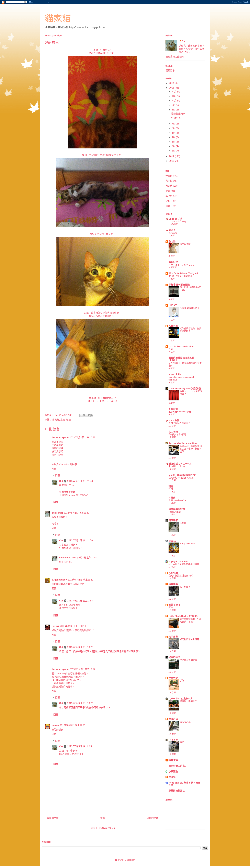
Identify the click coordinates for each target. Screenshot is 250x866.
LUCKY (173, 305)
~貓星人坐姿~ (175, 511)
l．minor (173, 739)
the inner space (60, 437)
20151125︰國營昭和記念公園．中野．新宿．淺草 (191, 448)
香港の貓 (173, 719)
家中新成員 (185, 587)
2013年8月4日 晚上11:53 (72, 725)
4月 (174, 137)
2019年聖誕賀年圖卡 (190, 308)
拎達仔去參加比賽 (188, 660)
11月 (174, 96)
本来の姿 (173, 232)
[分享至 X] (86, 415)
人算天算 (173, 326)
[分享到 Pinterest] (91, 415)
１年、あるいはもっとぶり (182, 264)
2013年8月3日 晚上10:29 (80, 703)
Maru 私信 (174, 420)
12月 (174, 91)
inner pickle (175, 374)
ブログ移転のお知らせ (179, 423)
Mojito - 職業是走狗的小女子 (183, 475)
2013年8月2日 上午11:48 (84, 557)
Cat (61, 481)
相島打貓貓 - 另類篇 (189, 639)
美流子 (172, 230)
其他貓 (169, 196)
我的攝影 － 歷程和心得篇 (181, 477)
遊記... (183, 742)
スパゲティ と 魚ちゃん (181, 698)
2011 (171, 161)
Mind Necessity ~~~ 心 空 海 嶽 (185, 388)
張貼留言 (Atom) (106, 828)
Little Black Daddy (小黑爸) (183, 616)
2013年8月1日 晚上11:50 (80, 540)
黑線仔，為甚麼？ (188, 701)
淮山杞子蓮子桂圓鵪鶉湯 (180, 276)
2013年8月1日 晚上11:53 (80, 600)
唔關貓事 (170, 70)
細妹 (68, 419)
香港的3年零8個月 (177, 434)
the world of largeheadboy (183, 443)
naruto (55, 725)
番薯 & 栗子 (175, 605)
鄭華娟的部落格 (177, 790)
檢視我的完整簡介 (175, 56)
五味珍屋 (173, 409)
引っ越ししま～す (177, 466)
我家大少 (173, 678)
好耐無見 (176, 118)
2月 (174, 146)
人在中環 (173, 573)
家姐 (62, 419)
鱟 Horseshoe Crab (178, 500)
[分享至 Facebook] (89, 415)
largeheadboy (59, 579)
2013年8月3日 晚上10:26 (80, 647)
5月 (174, 133)
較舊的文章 (152, 818)
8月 (174, 109)
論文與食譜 (185, 244)
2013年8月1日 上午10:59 (82, 437)
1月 (174, 150)
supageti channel (178, 561)
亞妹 (168, 191)
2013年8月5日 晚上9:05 (79, 746)
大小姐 (169, 180)
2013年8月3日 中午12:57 (82, 669)
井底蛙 (172, 777)
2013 (172, 87)
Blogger (131, 860)
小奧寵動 (173, 771)
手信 (182, 680)
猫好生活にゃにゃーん (180, 464)
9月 (174, 105)
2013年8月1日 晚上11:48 (80, 481)
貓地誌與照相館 (177, 509)
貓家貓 (58, 18)
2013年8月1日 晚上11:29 (76, 513)
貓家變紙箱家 (178, 113)
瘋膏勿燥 (173, 760)
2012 (172, 156)
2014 (172, 83)
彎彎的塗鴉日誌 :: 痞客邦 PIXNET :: (181, 359)
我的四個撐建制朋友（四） (182, 575)
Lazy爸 (55, 626)
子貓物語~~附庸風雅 (179, 284)
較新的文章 (52, 818)
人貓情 (183, 523)
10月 (174, 100)
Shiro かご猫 (175, 219)
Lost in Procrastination (181, 346)
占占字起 (173, 432)
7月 (174, 123)
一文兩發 (170, 175)
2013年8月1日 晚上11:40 (80, 579)
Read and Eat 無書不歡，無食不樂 (184, 784)
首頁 (102, 818)
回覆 (54, 469)
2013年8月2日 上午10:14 (73, 626)
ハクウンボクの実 (177, 221)
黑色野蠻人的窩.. (177, 766)
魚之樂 (172, 241)
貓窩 (171, 486)
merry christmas (187, 543)
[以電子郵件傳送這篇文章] (80, 415)
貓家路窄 (173, 520)
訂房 (171, 489)
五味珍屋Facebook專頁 (180, 411)
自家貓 (55, 419)
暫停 (171, 607)
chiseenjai (57, 513)
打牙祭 (172, 497)
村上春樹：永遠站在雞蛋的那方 (184, 564)
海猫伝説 (173, 262)
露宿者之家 (185, 721)
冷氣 (171, 349)
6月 (174, 128)
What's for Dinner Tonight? (183, 273)
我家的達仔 (174, 657)
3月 (174, 142)
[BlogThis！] (83, 415)
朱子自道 (173, 637)
